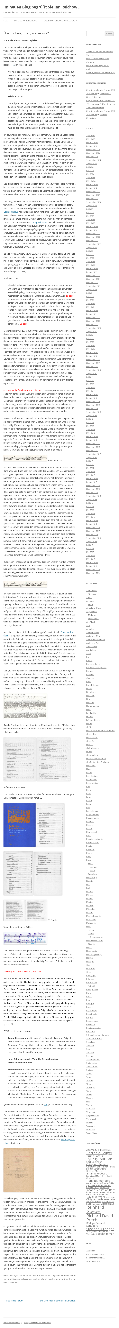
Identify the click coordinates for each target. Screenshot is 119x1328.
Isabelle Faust (92, 1187)
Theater (89, 1084)
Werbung (90, 1126)
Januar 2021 (91, 314)
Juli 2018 (89, 419)
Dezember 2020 (93, 317)
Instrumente (91, 779)
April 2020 (90, 345)
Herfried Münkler (106, 1183)
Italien (89, 800)
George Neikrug (10, 211)
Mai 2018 (90, 426)
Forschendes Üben (31, 1279)
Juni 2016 (90, 506)
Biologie (91, 944)
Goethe (90, 1178)
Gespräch (90, 741)
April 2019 (90, 387)
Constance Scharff (95, 1166)
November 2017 (93, 447)
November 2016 (93, 489)
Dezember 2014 (93, 569)
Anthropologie (92, 632)
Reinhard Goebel (95, 1209)
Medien (89, 898)
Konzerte (90, 849)
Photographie (92, 989)
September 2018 (93, 412)
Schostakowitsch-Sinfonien (98, 1035)
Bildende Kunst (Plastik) (96, 667)
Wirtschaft (90, 1129)
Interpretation (92, 783)
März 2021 (90, 307)
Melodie (89, 905)
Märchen (90, 895)
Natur (88, 926)
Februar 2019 (92, 394)
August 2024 (91, 163)
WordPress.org (93, 1261)
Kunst (90, 863)
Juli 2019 (89, 377)
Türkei (89, 1094)
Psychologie (91, 1010)
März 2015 (90, 559)
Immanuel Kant (103, 1185)
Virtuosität (65, 1275)
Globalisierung (92, 748)
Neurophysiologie (94, 954)
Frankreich (91, 713)
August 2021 (91, 289)
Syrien (89, 1073)
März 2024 (90, 181)
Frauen (89, 716)
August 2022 (91, 247)
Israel (88, 797)
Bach (97, 1150)
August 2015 (91, 541)
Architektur (91, 650)
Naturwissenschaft (94, 940)
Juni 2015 (90, 548)
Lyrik (88, 888)
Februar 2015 (92, 562)
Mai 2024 (90, 174)
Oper (88, 965)
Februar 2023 (92, 226)
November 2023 (93, 195)
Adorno (90, 1149)
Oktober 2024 (92, 156)
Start (6, 21)
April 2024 (90, 177)
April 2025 (90, 135)
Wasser (89, 1122)
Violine (89, 1105)
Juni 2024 (90, 170)
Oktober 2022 (92, 240)
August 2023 (91, 205)
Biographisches (96, 937)
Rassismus (108, 1203)
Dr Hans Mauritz (94, 1171)
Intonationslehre (48, 1279)
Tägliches (56, 1275)
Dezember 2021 (93, 275)
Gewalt (89, 744)
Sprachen (92, 874)
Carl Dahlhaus (94, 1162)
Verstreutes (93, 618)
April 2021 (90, 303)
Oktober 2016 (92, 492)
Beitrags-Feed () (94, 1254)
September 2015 (93, 538)
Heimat (91, 930)
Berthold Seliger (99, 1152)
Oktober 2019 (92, 366)
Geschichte (91, 734)
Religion (89, 1017)
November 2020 (93, 321)
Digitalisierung (92, 685)
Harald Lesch (92, 1183)
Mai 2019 (90, 384)
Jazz (88, 807)
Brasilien (90, 674)
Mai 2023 (90, 216)
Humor (89, 769)
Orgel (88, 972)
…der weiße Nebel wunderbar (99, 51)
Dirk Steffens (100, 1168)
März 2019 (90, 391)
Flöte (88, 709)
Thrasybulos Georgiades (97, 1231)
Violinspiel (90, 1234)
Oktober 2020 (92, 324)
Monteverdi (104, 1194)
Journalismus (92, 811)
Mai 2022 (90, 258)
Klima (88, 835)
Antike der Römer (94, 636)
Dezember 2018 (93, 401)
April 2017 (90, 471)
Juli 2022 (89, 251)
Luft (88, 884)
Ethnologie (91, 692)
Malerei (89, 891)
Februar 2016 (92, 520)
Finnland (90, 702)
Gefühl (89, 727)
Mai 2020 (90, 342)
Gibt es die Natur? (13, 1300)
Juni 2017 (90, 464)
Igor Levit (91, 1185)
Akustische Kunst (93, 608)
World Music (91, 1133)
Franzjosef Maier (39, 222)
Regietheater (92, 1014)
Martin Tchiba (92, 1194)
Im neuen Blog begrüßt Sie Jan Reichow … (42, 7)
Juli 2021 (89, 293)
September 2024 (93, 160)
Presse (89, 1007)
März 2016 (90, 517)
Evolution (90, 695)
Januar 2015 (91, 566)
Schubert (92, 1225)
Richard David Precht (99, 1218)
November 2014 (93, 573)
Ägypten (90, 601)
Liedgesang (91, 877)
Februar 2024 (92, 184)
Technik (89, 1080)
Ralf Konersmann (94, 1204)
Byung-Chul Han (99, 1159)
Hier (12, 64)
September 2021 (93, 286)
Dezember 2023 (93, 191)
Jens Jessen (104, 1187)
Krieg (88, 856)
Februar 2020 (92, 352)
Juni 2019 (90, 380)
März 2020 (90, 349)
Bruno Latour (94, 1156)
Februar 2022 (92, 268)
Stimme (89, 1056)
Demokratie (109, 1166)
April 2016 (90, 513)
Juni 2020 (90, 338)
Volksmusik (91, 1119)
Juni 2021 (90, 296)
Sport (90, 604)
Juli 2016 (89, 503)
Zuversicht (91, 55)
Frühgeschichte (93, 720)
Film (88, 699)
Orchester (90, 968)
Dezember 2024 (93, 149)
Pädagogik (91, 975)
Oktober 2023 (92, 198)
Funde (89, 723)
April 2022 (90, 261)
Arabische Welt (93, 643)
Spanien (90, 1045)
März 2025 (90, 139)
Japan (88, 804)
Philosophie (91, 982)
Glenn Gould (107, 1176)
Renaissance (92, 1021)
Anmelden (90, 1250)
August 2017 (91, 457)
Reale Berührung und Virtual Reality (60, 21)
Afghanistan (91, 590)
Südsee (89, 1070)
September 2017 (93, 454)
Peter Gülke (109, 1199)
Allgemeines (91, 611)
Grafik (89, 751)
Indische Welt (92, 776)
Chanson (90, 678)
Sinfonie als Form (94, 1038)
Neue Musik (91, 951)
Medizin (89, 902)
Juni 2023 (90, 212)
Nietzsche (110, 1196)
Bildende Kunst (93, 664)
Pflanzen (90, 979)
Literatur (93, 867)
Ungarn (89, 1098)
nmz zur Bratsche (64, 1279)
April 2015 (90, 555)
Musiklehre (91, 919)
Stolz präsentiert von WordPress (37, 1322)
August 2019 (91, 373)
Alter (88, 625)
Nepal (89, 947)
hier (45, 1104)
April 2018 (90, 429)
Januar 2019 (91, 398)
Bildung (89, 671)
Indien (89, 772)
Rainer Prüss (108, 1201)
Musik (48, 1275)
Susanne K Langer (100, 1229)
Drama (89, 688)
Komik (89, 846)
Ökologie (90, 961)
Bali (88, 657)
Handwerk (90, 765)
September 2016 (93, 496)
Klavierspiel (91, 832)
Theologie (90, 1087)
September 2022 (93, 244)
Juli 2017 (89, 461)
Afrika (89, 597)
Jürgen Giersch (92, 814)
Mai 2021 (90, 300)
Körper (89, 853)
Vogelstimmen (92, 1115)
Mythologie (91, 923)
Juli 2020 (89, 335)
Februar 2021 (92, 310)
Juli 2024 (89, 167)
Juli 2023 (89, 209)
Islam (88, 793)
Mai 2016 (90, 510)
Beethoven (105, 1149)
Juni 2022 (90, 254)
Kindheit (90, 821)
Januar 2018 (91, 440)
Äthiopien (92, 594)
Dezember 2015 (93, 527)
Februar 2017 (92, 478)
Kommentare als (95, 1257)
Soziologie (90, 1042)
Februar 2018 (92, 436)
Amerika (90, 629)
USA (88, 1101)
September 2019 (93, 370)
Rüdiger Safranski (96, 1223)
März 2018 (90, 433)
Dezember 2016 (93, 485)
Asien (88, 653)
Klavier (89, 828)
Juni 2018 (90, 422)
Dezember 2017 (93, 443)
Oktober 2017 (92, 450)
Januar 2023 (91, 230)
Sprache (90, 1052)
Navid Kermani (95, 1197)
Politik (89, 996)
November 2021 (93, 279)
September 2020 (93, 328)
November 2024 (93, 153)
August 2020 (91, 331)
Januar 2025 (91, 146)
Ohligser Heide (94, 1199)
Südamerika (91, 1063)
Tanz (88, 1077)
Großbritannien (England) (97, 762)
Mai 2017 (90, 468)
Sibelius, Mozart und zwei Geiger (100, 72)
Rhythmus (90, 1024)
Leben (91, 933)
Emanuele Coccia (97, 1173)
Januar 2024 (91, 188)
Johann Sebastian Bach (100, 1190)
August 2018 (91, 415)
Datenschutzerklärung (25, 21)
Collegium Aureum (97, 1164)
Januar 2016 (91, 524)
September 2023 (93, 202)
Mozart (89, 912)
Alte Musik (90, 622)
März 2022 (90, 265)
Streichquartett (93, 1059)
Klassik (89, 825)
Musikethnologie (93, 916)
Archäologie (91, 646)
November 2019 (93, 363)
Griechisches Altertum (96, 758)
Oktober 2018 (92, 408)
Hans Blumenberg (98, 1181)
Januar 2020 (91, 356)
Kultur (89, 860)
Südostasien (92, 1066)
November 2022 (93, 237)
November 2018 (93, 405)
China (88, 681)
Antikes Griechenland (95, 639)
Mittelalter (90, 909)
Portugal (90, 1003)
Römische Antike (93, 1028)
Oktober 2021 (92, 282)
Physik (89, 993)
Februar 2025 (92, 142)
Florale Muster (92, 706)
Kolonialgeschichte (94, 839)
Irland (88, 790)
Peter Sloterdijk (93, 1201)
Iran (88, 786)
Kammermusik (92, 818)
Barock (89, 660)
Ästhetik (91, 986)
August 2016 (91, 499)
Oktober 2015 (92, 534)
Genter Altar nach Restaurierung (100, 730)
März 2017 (90, 475)
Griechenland (92, 755)
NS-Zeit (89, 958)
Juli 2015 (89, 545)
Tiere (88, 1091)
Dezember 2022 (93, 233)
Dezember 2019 (93, 359)
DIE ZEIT (89, 1169)
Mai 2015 (90, 552)
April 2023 (90, 219)
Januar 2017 (91, 482)
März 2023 (90, 223)
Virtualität (90, 1108)
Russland (90, 1031)
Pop (88, 1000)
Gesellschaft (92, 737)
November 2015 (93, 531)
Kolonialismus (92, 842)
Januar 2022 (91, 272)
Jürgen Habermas (107, 1192)
